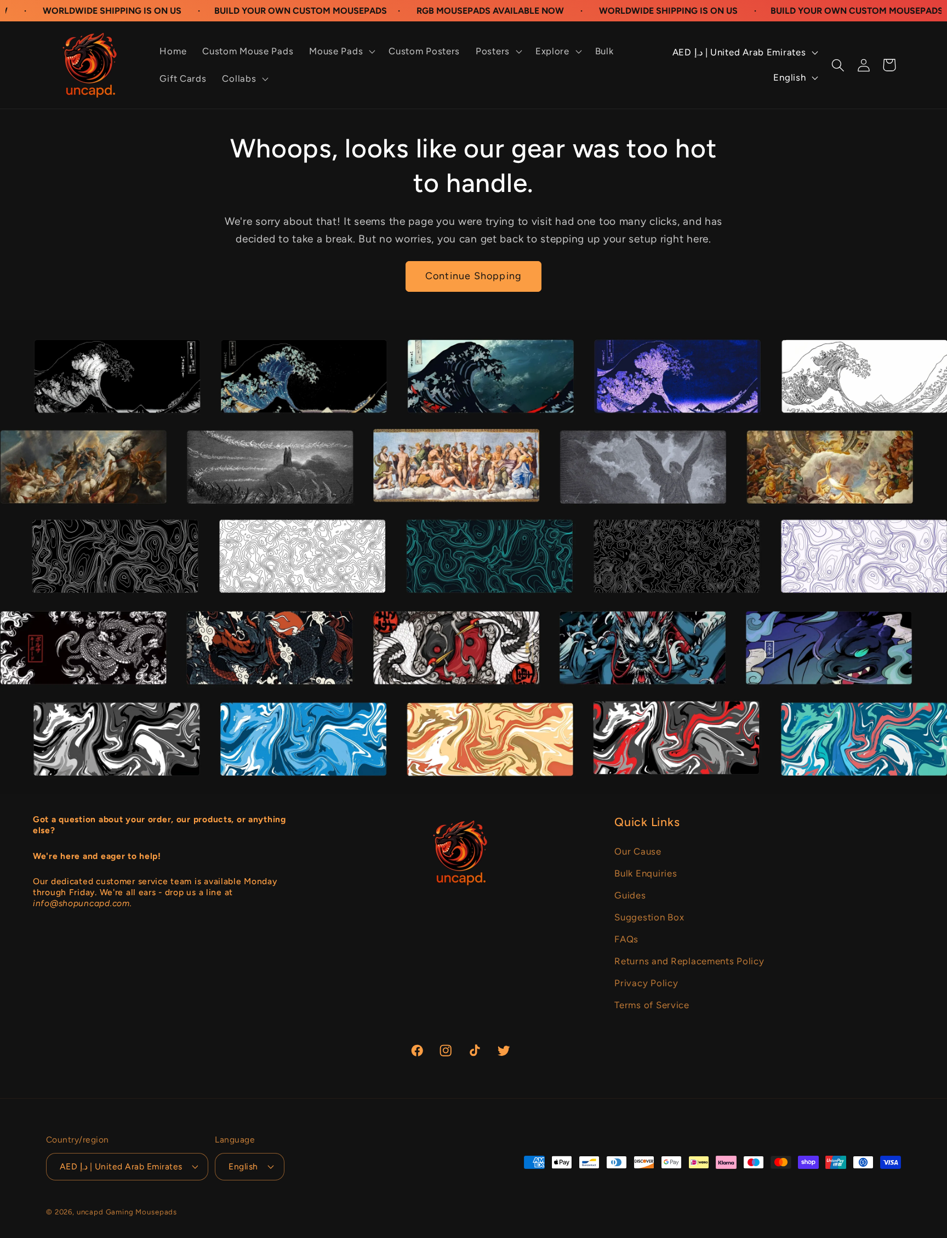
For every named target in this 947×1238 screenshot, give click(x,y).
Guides (630, 895)
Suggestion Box (649, 917)
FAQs (626, 939)
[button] (341, 51)
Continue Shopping (473, 276)
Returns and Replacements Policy (689, 961)
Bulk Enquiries (645, 873)
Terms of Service (651, 1004)
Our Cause (637, 851)
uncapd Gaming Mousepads (127, 1211)
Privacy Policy (646, 982)
